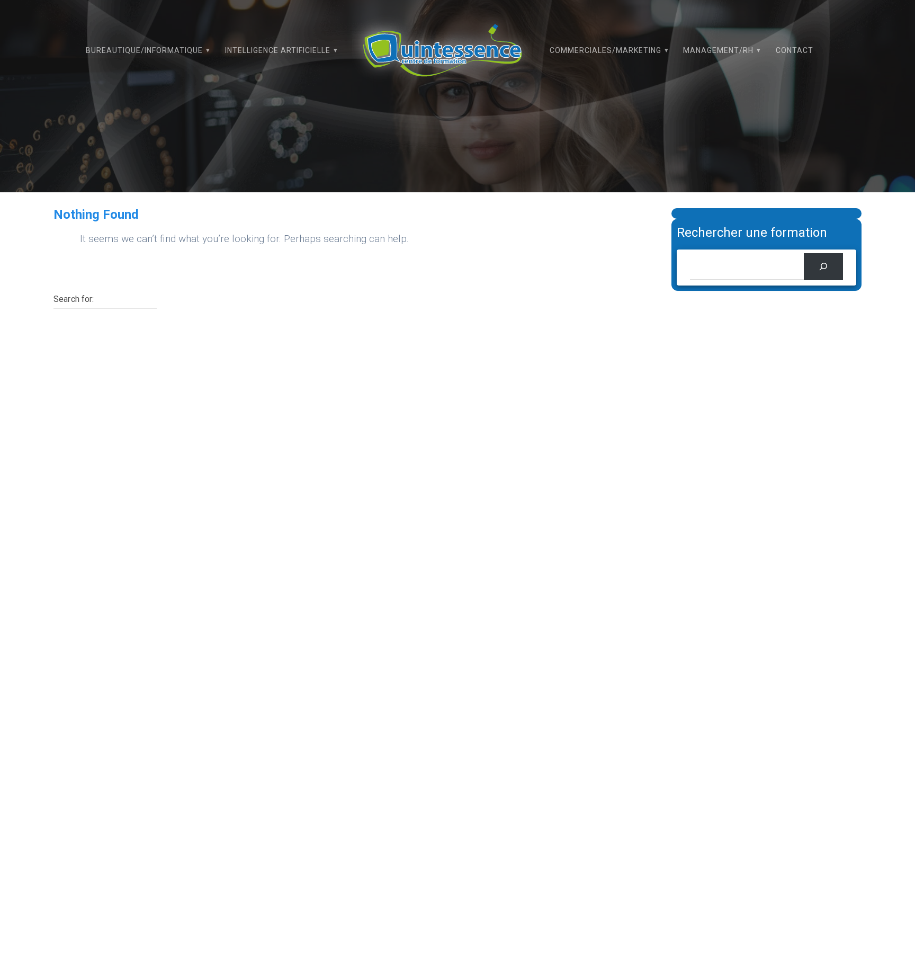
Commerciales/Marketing (605, 50)
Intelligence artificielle (277, 50)
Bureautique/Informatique (144, 50)
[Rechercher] (823, 266)
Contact (794, 50)
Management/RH (718, 50)
